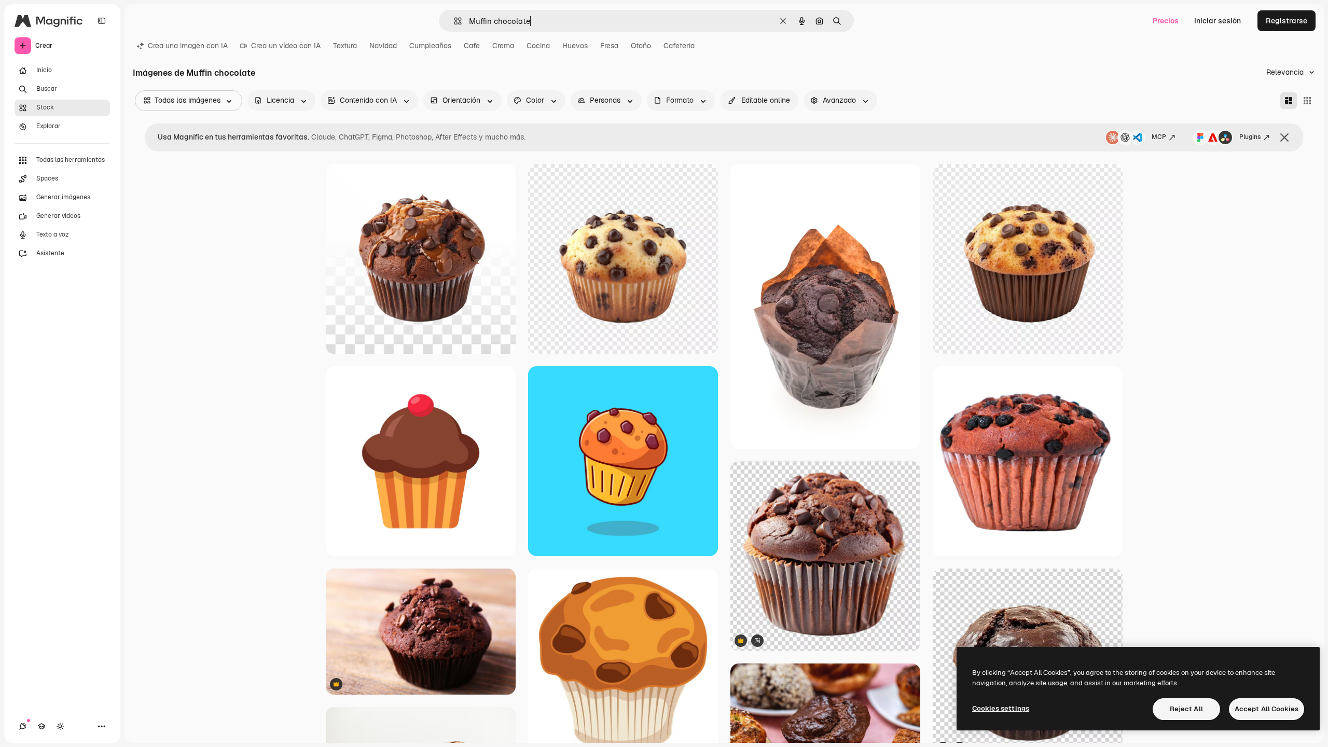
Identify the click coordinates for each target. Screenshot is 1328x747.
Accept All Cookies (1266, 708)
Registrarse (1286, 20)
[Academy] (41, 726)
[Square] (1307, 100)
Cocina (538, 45)
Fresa (609, 45)
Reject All (1186, 708)
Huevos (575, 45)
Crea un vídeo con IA (286, 45)
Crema (503, 45)
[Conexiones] (23, 726)
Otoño (641, 45)
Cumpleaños (430, 45)
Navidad (383, 45)
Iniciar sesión (1217, 20)
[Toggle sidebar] (101, 20)
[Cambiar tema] (60, 726)
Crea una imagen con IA (188, 45)
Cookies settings (1000, 708)
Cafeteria (679, 45)
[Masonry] (1288, 100)
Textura (345, 45)
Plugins (1250, 137)
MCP (1159, 137)
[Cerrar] (1284, 137)
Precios (1166, 20)
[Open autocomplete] (453, 21)
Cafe (472, 45)
